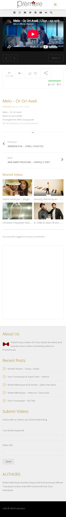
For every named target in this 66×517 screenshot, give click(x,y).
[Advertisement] (33, 283)
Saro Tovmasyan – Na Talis (21, 400)
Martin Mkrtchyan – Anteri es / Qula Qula (28, 392)
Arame (17, 486)
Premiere (7, 106)
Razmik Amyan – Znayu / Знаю (23, 368)
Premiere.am (9, 349)
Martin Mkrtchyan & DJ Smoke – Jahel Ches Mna (32, 384)
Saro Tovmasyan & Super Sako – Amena (28, 376)
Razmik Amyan (28, 482)
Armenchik (37, 486)
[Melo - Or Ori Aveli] (32, 4)
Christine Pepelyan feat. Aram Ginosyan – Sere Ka (31, 222)
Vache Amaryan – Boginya (17, 199)
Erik (45, 486)
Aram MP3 (26, 486)
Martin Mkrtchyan (11, 482)
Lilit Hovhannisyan (46, 482)
